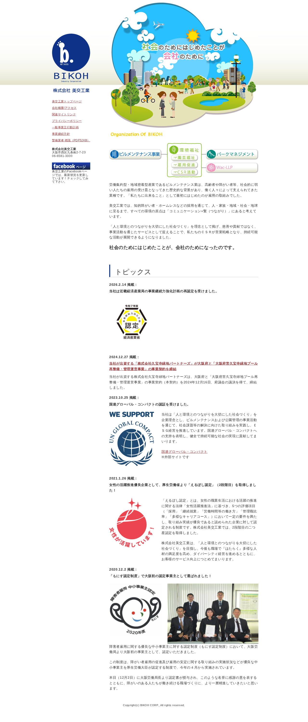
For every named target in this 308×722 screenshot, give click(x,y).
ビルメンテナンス (135, 154)
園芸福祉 (184, 158)
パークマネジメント (232, 154)
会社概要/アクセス (64, 108)
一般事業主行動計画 (65, 127)
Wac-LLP (232, 167)
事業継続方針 (61, 134)
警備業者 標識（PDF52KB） (71, 140)
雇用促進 (184, 165)
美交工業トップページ (71, 64)
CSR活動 (184, 172)
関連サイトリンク (64, 114)
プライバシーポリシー (67, 121)
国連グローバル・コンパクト (184, 452)
